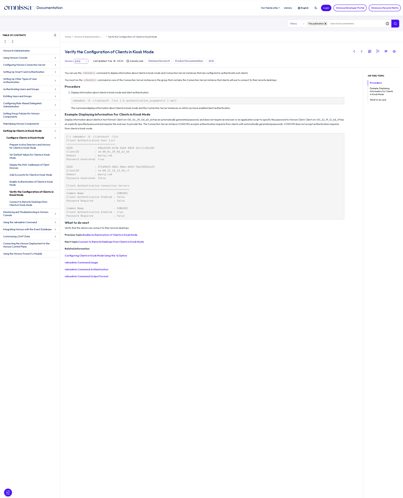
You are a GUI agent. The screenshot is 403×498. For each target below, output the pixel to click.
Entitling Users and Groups (17, 96)
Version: (69, 61)
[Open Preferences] (8, 492)
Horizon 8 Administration (16, 50)
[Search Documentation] (395, 24)
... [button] (104, 36)
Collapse (12, 41)
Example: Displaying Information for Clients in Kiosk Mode (381, 91)
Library (288, 7)
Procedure (376, 82)
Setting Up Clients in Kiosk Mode (22, 130)
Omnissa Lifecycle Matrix (384, 7)
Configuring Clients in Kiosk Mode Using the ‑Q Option (96, 255)
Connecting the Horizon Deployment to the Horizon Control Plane (26, 245)
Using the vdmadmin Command (20, 222)
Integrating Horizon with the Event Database (27, 229)
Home (68, 36)
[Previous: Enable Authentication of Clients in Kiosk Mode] (354, 51)
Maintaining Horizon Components (21, 123)
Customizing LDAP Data (16, 236)
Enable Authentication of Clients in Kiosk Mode (31, 183)
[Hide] (55, 35)
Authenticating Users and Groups (21, 89)
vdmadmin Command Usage (81, 262)
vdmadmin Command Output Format (86, 276)
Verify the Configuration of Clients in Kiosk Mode (31, 193)
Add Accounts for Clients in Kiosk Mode (30, 174)
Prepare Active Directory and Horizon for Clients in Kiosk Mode (29, 146)
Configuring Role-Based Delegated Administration (22, 105)
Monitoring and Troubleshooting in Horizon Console (25, 213)
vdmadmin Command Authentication (86, 269)
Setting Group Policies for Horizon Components (21, 115)
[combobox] (345, 24)
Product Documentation (189, 60)
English (305, 7)
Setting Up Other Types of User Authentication (20, 80)
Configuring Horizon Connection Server (24, 64)
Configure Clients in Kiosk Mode (25, 137)
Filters (293, 23)
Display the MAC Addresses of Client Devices (29, 166)
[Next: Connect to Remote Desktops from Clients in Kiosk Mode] (362, 51)
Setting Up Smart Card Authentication (23, 71)
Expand (5, 41)
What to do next (378, 99)
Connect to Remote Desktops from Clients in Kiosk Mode (28, 203)
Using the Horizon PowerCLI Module (22, 253)
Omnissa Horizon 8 (159, 60)
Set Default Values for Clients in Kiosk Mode (29, 156)
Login (326, 7)
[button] (316, 8)
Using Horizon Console (15, 57)
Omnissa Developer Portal (350, 7)
